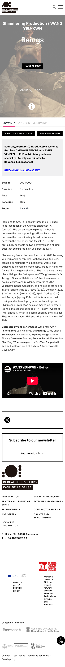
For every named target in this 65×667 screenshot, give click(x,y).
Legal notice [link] (18, 655)
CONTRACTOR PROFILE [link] (47, 509)
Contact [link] (6, 655)
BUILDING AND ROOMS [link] (47, 496)
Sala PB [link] (24, 208)
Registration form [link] (32, 453)
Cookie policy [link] (9, 659)
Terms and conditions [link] (38, 655)
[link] (61, 640)
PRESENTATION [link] (10, 496)
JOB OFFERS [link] (9, 514)
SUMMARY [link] (9, 122)
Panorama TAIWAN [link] (50, 133)
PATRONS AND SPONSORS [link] (48, 501)
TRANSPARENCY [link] (11, 509)
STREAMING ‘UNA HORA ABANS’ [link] (22, 170)
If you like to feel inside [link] (18, 133)
